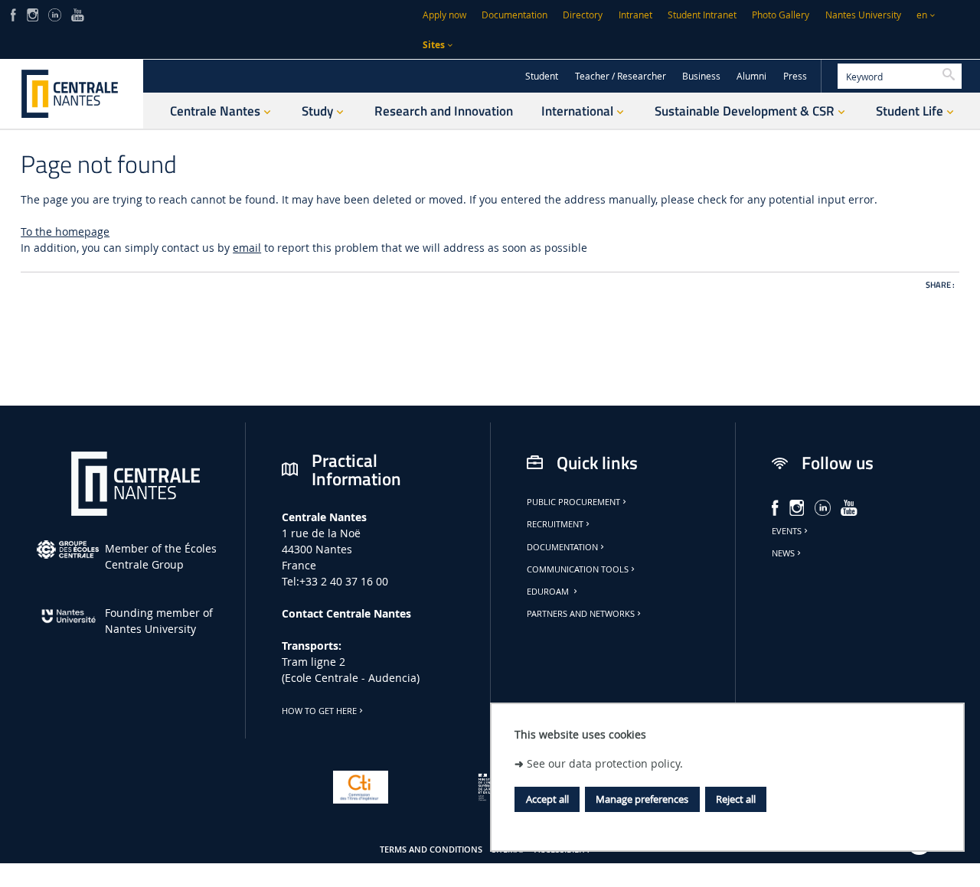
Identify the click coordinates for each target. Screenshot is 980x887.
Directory (583, 15)
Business (701, 76)
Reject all (736, 799)
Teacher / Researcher (620, 76)
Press (795, 76)
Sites (434, 44)
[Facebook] (13, 13)
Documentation (514, 15)
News (783, 553)
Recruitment (555, 524)
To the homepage (65, 231)
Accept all (547, 799)
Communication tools (578, 569)
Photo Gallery (780, 15)
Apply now (444, 15)
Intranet (635, 15)
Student (541, 76)
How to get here (319, 711)
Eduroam (549, 591)
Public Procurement (573, 502)
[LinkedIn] (54, 13)
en (921, 15)
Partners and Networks (581, 613)
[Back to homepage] (71, 94)
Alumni (751, 76)
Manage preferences (642, 799)
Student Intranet (702, 15)
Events (787, 531)
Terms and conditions (431, 849)
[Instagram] (32, 13)
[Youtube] (77, 13)
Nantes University (863, 15)
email (247, 247)
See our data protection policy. (605, 762)
